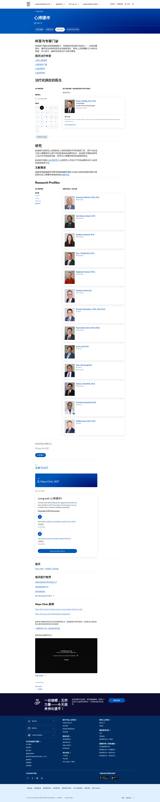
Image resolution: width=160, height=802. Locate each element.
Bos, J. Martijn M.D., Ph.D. (85, 253)
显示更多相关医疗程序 (43, 596)
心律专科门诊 (41, 64)
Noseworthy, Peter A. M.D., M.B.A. (88, 328)
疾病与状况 (39, 11)
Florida (37, 198)
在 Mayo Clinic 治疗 (73, 29)
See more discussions (57, 551)
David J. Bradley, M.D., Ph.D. (86, 101)
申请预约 (40, 455)
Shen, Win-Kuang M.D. (84, 365)
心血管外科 (40, 73)
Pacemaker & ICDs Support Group (64, 505)
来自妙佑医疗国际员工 (43, 444)
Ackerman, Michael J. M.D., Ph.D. (87, 197)
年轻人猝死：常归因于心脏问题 (46, 569)
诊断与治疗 (49, 29)
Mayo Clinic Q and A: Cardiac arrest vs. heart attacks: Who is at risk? (58, 609)
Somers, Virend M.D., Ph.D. (85, 384)
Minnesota (38, 201)
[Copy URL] (77, 655)
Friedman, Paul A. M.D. (84, 290)
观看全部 (37, 203)
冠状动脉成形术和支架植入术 (46, 582)
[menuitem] (39, 29)
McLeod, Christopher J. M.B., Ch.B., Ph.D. (90, 309)
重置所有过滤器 (41, 137)
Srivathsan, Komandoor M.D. (86, 402)
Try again (66, 659)
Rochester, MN (42, 98)
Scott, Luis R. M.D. (82, 346)
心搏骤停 (42, 18)
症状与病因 (39, 29)
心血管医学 (40, 68)
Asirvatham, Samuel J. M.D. (85, 216)
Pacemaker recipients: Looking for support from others (57, 521)
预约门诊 (39, 23)
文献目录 (65, 174)
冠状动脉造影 (40, 592)
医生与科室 (60, 29)
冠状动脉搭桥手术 (41, 587)
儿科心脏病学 (41, 60)
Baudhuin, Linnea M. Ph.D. (85, 234)
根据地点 (37, 94)
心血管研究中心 (54, 160)
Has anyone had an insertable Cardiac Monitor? (54, 538)
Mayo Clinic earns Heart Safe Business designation (53, 614)
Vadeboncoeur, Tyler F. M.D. (86, 421)
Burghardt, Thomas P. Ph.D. (85, 272)
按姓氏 (37, 103)
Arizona (37, 195)
